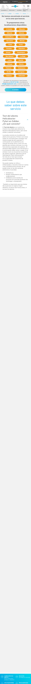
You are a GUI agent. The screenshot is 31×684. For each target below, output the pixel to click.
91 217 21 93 (15, 82)
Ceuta (21, 44)
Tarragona (21, 72)
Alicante (9, 33)
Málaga (9, 64)
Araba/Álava (9, 37)
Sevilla (9, 72)
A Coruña (9, 29)
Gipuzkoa (22, 48)
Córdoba (9, 48)
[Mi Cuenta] (3, 6)
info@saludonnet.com (9, 84)
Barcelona (10, 41)
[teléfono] (7, 6)
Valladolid (22, 76)
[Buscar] (24, 6)
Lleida (10, 60)
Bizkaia (22, 41)
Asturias (23, 37)
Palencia (8, 68)
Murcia (21, 64)
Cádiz (10, 44)
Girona (8, 52)
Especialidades (4, 10)
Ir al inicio (15, 90)
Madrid (21, 60)
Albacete (22, 29)
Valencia (9, 76)
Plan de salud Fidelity (25, 10)
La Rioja (22, 56)
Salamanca (21, 68)
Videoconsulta (12, 10)
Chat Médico (19, 10)
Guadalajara (21, 52)
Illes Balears (9, 56)
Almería (21, 33)
